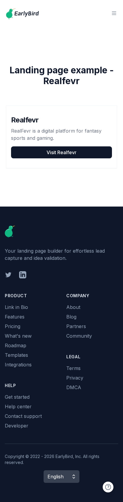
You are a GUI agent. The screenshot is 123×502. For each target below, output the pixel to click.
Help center (18, 407)
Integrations (18, 365)
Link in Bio (16, 307)
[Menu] (114, 13)
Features (14, 317)
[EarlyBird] (22, 13)
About (73, 307)
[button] (61, 476)
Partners (76, 326)
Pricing (12, 326)
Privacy (74, 378)
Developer (16, 426)
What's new (18, 336)
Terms (73, 368)
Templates (16, 355)
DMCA (73, 387)
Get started (17, 397)
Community (79, 336)
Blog (71, 317)
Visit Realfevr (61, 152)
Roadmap (15, 345)
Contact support (23, 416)
